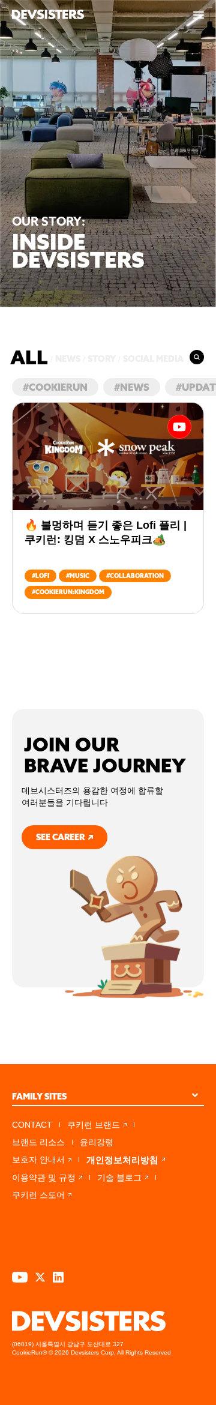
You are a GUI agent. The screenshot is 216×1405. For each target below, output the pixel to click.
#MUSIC (77, 576)
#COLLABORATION (135, 576)
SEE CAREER (60, 837)
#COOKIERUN (55, 387)
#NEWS (131, 387)
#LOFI (40, 576)
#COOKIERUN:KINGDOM (68, 592)
